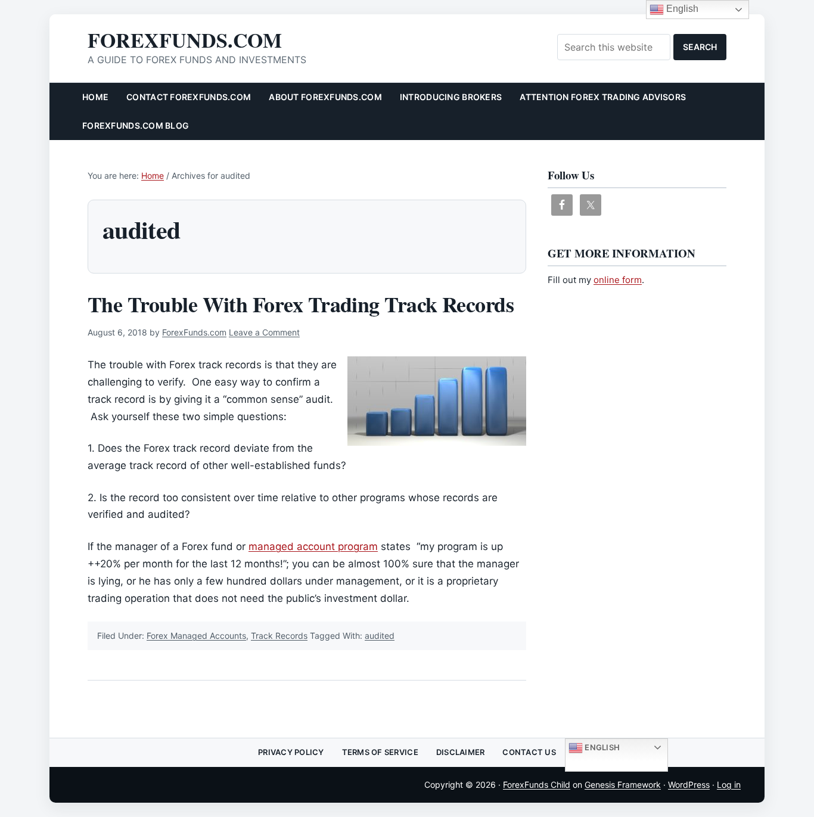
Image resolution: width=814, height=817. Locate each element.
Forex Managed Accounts (196, 635)
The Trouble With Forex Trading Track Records (301, 303)
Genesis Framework (623, 784)
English (601, 747)
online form (618, 279)
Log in (729, 784)
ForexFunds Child (536, 784)
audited (379, 635)
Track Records (279, 635)
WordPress (689, 784)
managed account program (313, 546)
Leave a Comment (264, 332)
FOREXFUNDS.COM (185, 40)
